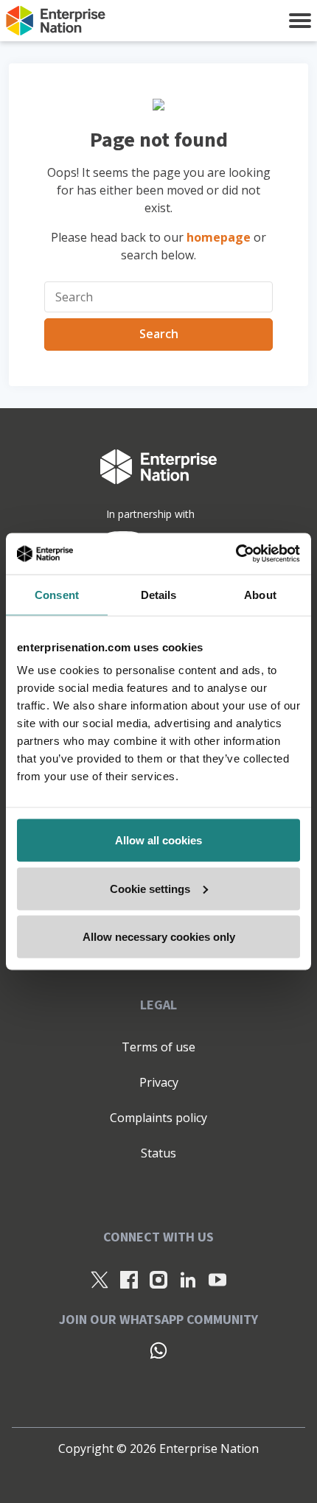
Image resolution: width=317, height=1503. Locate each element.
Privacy (158, 1082)
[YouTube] (217, 1279)
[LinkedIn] (188, 1279)
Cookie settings (150, 888)
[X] (99, 1279)
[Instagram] (158, 1279)
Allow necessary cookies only (159, 937)
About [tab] (260, 594)
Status (158, 1153)
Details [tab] (159, 594)
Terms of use (158, 1047)
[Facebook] (129, 1279)
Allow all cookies (158, 840)
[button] (300, 21)
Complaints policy (158, 1118)
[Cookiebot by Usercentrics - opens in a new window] (235, 554)
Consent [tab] (57, 594)
